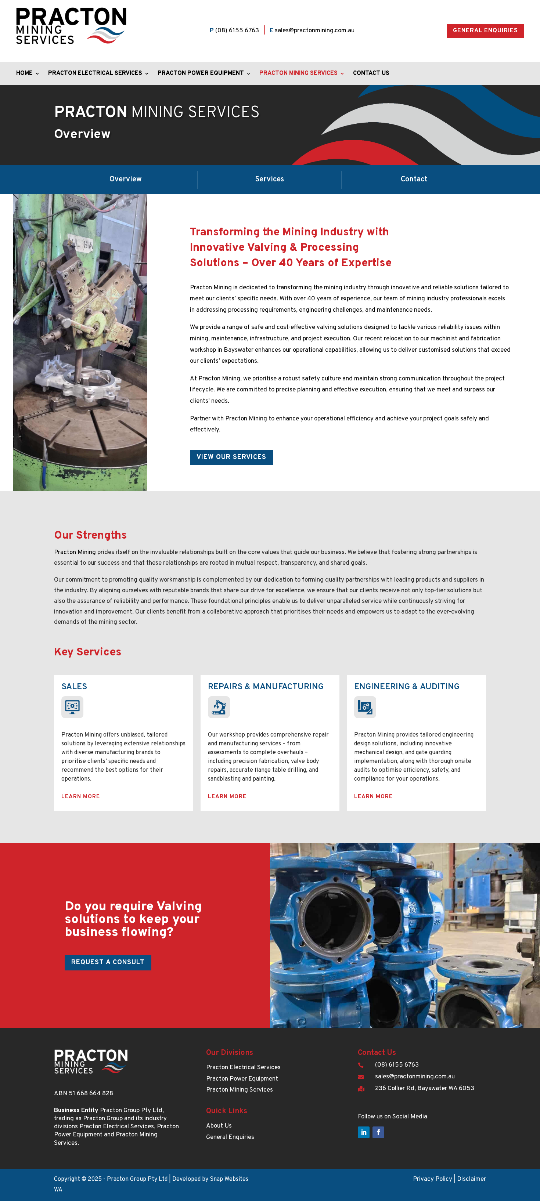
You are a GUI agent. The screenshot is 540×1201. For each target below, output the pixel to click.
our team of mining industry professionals (430, 299)
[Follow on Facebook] (378, 1132)
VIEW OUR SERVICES (231, 457)
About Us (219, 1126)
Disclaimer (471, 1179)
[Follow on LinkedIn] (364, 1132)
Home (24, 74)
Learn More (80, 796)
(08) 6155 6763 (237, 31)
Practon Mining (75, 553)
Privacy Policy (432, 1179)
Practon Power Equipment (201, 74)
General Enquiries (230, 1137)
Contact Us (371, 74)
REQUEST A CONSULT (108, 962)
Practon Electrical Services (95, 74)
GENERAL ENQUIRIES (485, 31)
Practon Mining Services (298, 74)
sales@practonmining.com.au (314, 31)
